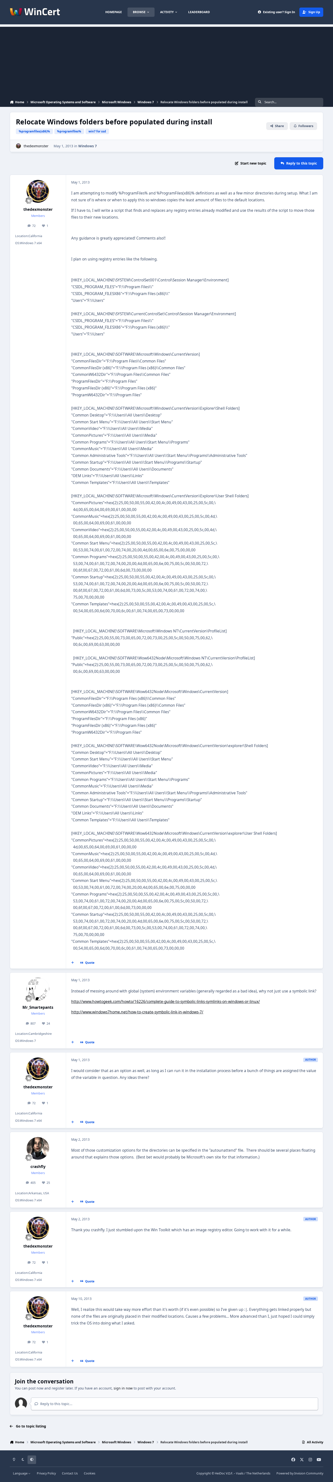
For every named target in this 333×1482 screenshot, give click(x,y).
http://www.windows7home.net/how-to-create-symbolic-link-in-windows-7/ (137, 1012)
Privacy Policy (46, 1473)
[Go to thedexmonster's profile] (18, 145)
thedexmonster (36, 146)
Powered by (299, 1473)
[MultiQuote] (72, 963)
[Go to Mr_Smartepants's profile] (38, 989)
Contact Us (70, 1473)
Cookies (89, 1473)
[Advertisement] (166, 61)
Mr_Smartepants (37, 1007)
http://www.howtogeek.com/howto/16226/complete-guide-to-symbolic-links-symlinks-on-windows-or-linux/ (165, 1001)
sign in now (123, 1388)
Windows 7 (87, 146)
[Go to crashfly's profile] (38, 1148)
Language (20, 1473)
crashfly (38, 1166)
